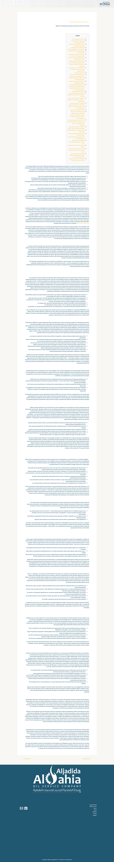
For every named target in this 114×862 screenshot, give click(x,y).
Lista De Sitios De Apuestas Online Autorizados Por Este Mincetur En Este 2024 (77, 155)
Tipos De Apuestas (80, 73)
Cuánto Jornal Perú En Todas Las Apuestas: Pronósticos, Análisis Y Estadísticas (76, 99)
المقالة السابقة (87, 758)
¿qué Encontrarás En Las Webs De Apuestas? (76, 131)
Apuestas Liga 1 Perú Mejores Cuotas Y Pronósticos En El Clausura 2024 (77, 69)
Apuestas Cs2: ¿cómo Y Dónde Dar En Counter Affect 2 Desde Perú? (77, 150)
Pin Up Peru (85, 22)
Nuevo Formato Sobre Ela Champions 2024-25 (78, 41)
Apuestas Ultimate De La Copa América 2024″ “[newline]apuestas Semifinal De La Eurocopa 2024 (76, 136)
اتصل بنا (15, 4)
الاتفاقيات (23, 4)
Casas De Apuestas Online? (77, 110)
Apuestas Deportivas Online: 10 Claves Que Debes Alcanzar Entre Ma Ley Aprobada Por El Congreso (76, 122)
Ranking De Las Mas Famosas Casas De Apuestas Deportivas (77, 62)
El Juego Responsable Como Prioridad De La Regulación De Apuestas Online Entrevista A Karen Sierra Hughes (76, 87)
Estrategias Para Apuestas (78, 47)
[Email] (21, 808)
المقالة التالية (27, 758)
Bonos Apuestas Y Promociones (76, 49)
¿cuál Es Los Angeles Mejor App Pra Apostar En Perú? (76, 58)
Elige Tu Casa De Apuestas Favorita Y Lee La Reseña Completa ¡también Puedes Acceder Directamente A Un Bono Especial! (77, 114)
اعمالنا (31, 4)
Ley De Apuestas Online (78, 39)
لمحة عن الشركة (48, 4)
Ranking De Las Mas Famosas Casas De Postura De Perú (77, 159)
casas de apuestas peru (83, 223)
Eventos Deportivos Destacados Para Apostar (76, 52)
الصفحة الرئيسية (60, 4)
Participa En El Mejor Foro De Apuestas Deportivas (77, 45)
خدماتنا (38, 4)
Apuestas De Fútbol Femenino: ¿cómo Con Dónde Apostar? (76, 55)
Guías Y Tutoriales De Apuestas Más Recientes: (76, 107)
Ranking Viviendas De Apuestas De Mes (76, 146)
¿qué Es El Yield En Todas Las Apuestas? (77, 65)
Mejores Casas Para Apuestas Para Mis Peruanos (77, 79)
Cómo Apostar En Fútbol (78, 91)
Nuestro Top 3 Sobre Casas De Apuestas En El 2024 (77, 82)
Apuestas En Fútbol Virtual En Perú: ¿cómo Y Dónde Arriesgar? (76, 127)
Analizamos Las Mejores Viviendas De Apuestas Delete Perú (77, 142)
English (7, 4)
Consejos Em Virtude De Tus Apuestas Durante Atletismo (77, 75)
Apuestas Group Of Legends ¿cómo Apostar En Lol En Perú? (77, 104)
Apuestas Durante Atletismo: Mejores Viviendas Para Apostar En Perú (76, 94)
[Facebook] (26, 808)
